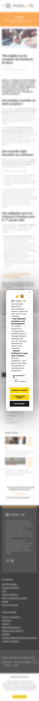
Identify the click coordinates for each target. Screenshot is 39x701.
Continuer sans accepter (19, 397)
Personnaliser (19, 404)
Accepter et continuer (19, 390)
